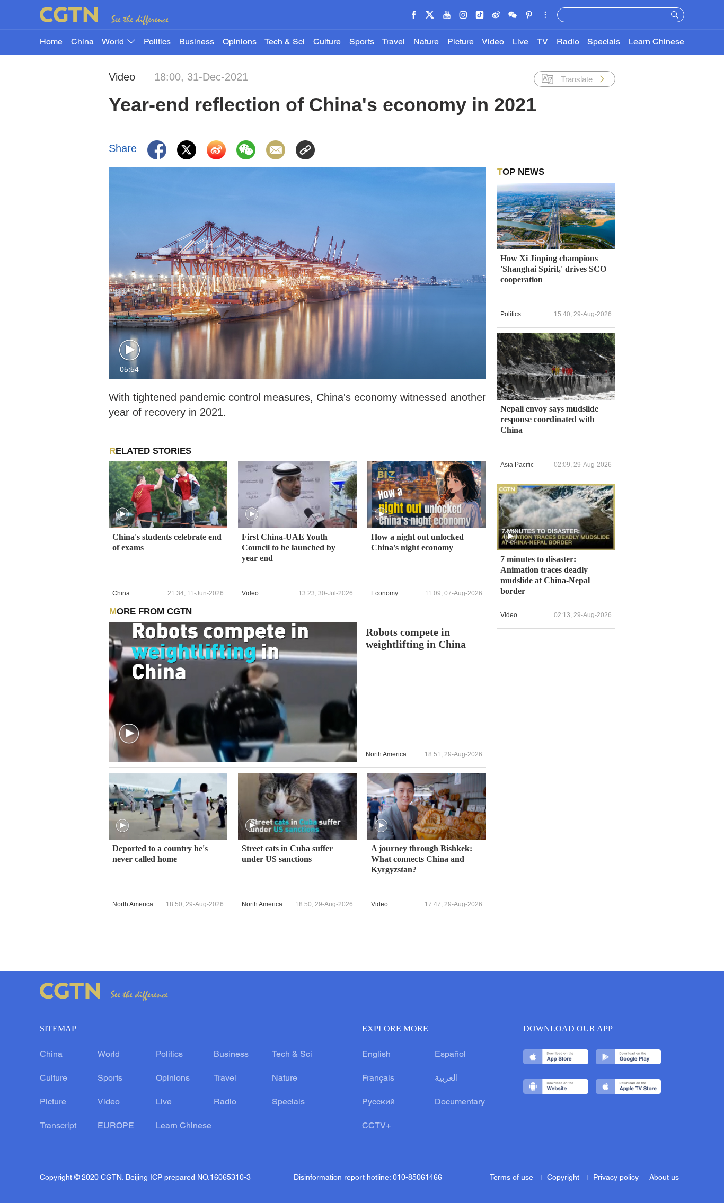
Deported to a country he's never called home (160, 853)
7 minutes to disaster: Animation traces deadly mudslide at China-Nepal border (545, 575)
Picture (460, 42)
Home (51, 42)
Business (196, 42)
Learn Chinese (656, 42)
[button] (130, 350)
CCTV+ (376, 1126)
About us (664, 1177)
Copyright (564, 1177)
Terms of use (512, 1177)
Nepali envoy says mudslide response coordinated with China (549, 419)
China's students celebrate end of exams (167, 542)
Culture (327, 42)
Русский (378, 1102)
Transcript (58, 1126)
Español (450, 1054)
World (114, 42)
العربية (446, 1078)
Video (493, 42)
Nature (426, 42)
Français (378, 1078)
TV (542, 42)
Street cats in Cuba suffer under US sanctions (287, 853)
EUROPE (116, 1126)
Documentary (460, 1102)
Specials (603, 42)
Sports (361, 42)
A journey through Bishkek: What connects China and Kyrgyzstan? (421, 859)
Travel (393, 42)
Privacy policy (616, 1177)
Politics (157, 42)
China (82, 42)
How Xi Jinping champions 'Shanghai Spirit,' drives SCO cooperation (553, 269)
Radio (568, 42)
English (376, 1054)
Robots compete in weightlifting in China (416, 638)
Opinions (240, 42)
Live (520, 42)
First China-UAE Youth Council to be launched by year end (288, 547)
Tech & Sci (284, 42)
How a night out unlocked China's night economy (417, 542)
